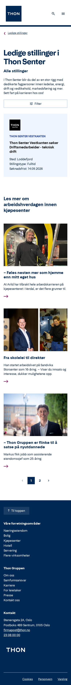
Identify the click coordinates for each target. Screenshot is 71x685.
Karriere (9, 585)
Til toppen (18, 511)
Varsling (62, 679)
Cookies (27, 679)
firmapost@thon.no (17, 630)
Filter (38, 103)
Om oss (9, 575)
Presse (8, 595)
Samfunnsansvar (15, 580)
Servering (10, 550)
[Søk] (53, 14)
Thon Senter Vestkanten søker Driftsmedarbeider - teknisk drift (33, 147)
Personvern (45, 679)
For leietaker (12, 590)
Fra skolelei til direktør (24, 358)
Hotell (8, 545)
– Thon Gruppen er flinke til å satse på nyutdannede (30, 444)
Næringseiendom (15, 530)
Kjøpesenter (12, 540)
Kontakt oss (12, 600)
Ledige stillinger (17, 32)
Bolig (7, 535)
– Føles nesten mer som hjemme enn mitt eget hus (33, 274)
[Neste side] (48, 480)
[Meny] (63, 14)
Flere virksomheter (17, 555)
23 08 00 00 (12, 635)
